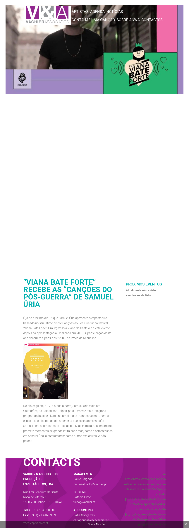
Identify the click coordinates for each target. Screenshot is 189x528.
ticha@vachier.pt (84, 502)
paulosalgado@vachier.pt (90, 484)
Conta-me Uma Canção (93, 20)
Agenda (97, 12)
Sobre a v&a (128, 20)
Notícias (114, 12)
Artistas (80, 12)
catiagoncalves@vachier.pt (91, 520)
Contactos (152, 20)
